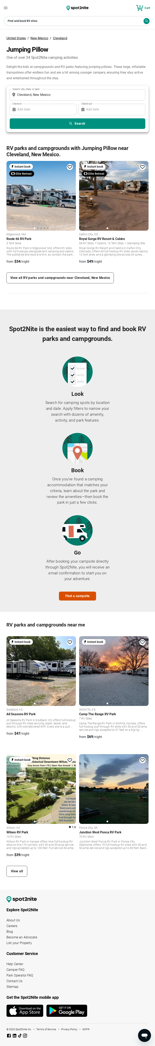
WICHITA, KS (87, 709)
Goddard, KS (14, 709)
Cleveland (60, 38)
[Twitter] (20, 1036)
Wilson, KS (13, 828)
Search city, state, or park (26, 89)
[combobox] (76, 95)
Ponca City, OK (88, 828)
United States (16, 38)
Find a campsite (77, 596)
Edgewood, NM (16, 234)
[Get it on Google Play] (66, 1012)
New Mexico (39, 38)
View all (17, 871)
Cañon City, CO (88, 234)
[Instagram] (25, 1036)
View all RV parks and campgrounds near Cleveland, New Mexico (60, 278)
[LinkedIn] (15, 1036)
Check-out (86, 103)
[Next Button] (71, 670)
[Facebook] (9, 1036)
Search (79, 123)
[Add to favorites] (70, 167)
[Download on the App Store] (26, 1011)
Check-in (17, 103)
